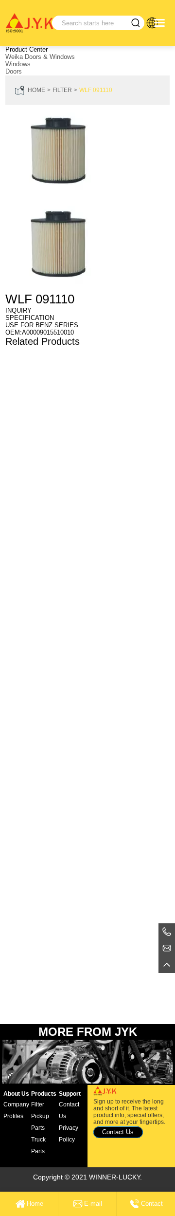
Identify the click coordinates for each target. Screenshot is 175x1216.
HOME (36, 90)
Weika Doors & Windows (40, 56)
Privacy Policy (68, 1133)
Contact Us (69, 1110)
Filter (62, 90)
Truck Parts (38, 1145)
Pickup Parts (40, 1122)
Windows (18, 64)
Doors (13, 71)
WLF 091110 (95, 90)
